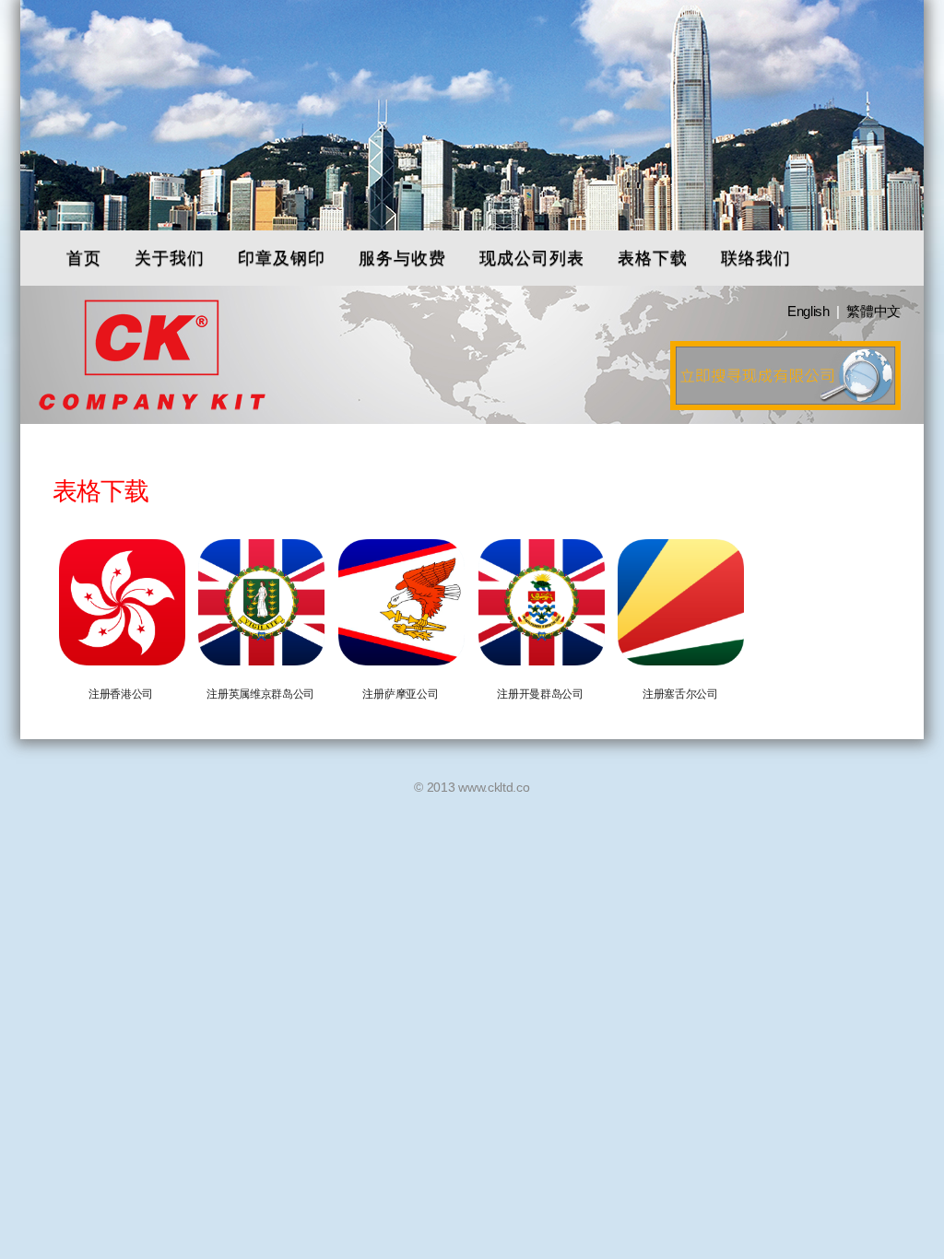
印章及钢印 (281, 257)
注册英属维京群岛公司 (260, 694)
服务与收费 (402, 257)
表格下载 (653, 257)
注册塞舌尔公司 (680, 694)
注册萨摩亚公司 (400, 694)
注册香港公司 (120, 694)
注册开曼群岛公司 (540, 694)
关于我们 (170, 257)
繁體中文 (873, 311)
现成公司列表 (531, 257)
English (808, 311)
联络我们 (756, 257)
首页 (83, 257)
